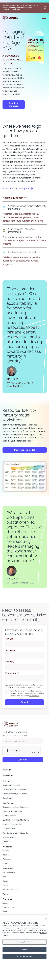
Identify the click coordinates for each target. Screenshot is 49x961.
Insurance (7, 855)
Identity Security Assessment (15, 789)
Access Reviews (9, 837)
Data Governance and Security (15, 833)
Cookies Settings (24, 942)
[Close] (46, 918)
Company (9, 661)
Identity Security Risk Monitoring (16, 820)
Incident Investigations (12, 824)
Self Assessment (10, 872)
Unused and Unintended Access (16, 807)
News (5, 911)
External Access (9, 815)
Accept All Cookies (24, 956)
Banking (6, 850)
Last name (10, 650)
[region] (24, 938)
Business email (12, 673)
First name (10, 638)
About (5, 903)
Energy (5, 863)
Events (5, 885)
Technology (7, 859)
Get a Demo (7, 798)
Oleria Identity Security (12, 785)
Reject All (24, 949)
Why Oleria (9, 775)
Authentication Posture (12, 811)
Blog (4, 877)
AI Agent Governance (11, 828)
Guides (5, 881)
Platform (8, 769)
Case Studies (8, 907)
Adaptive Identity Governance (15, 794)
